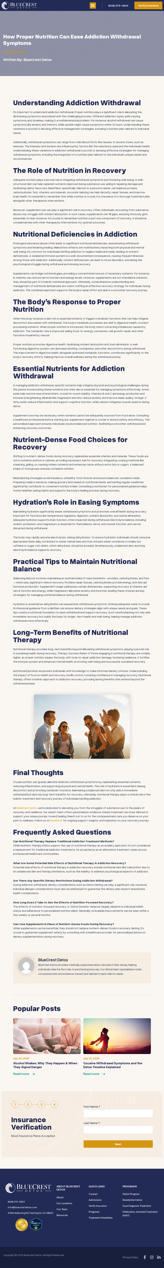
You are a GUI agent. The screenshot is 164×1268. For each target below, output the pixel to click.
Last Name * (92, 1123)
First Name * (92, 1106)
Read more (21, 1073)
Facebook (56, 820)
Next (118, 1144)
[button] (93, 5)
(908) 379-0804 (118, 5)
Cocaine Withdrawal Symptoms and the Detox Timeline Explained (112, 1065)
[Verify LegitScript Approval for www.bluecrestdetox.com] (36, 1223)
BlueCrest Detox (27, 808)
